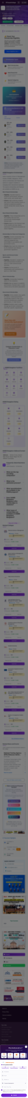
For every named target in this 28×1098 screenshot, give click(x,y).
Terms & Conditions (17, 1089)
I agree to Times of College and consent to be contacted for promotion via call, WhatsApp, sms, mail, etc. (14, 1090)
